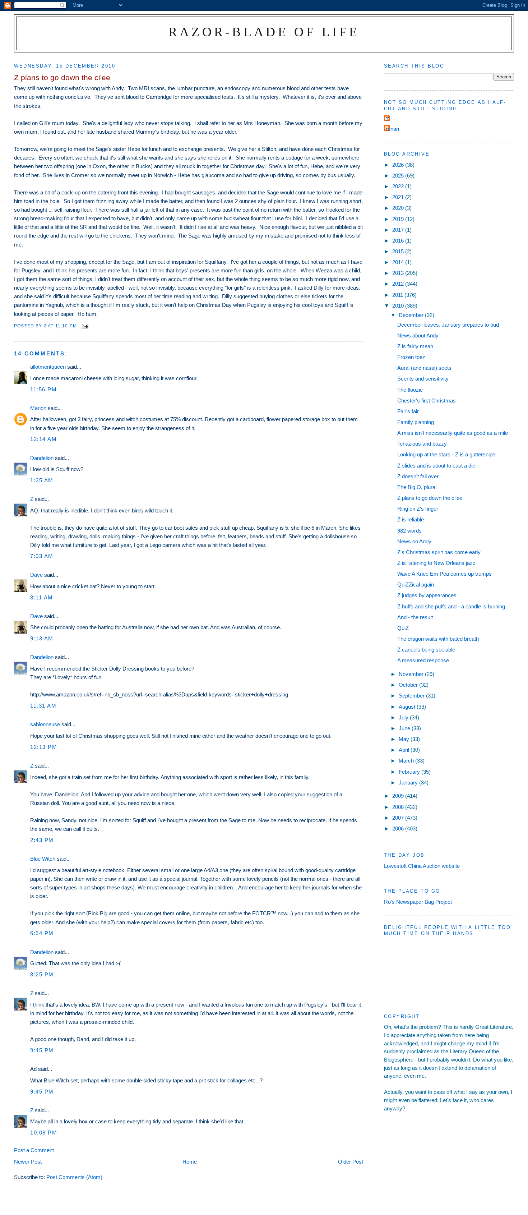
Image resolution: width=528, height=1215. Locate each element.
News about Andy (418, 335)
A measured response (423, 660)
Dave (36, 575)
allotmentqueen (48, 367)
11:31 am (43, 706)
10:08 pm (43, 1132)
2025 (398, 175)
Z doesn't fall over (418, 476)
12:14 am (43, 439)
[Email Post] (84, 325)
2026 (398, 165)
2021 (398, 197)
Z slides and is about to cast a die (436, 465)
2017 (398, 230)
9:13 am (42, 638)
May (405, 739)
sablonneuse (45, 724)
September (412, 695)
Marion (38, 408)
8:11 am (41, 597)
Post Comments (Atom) (74, 1177)
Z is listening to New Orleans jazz (436, 563)
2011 (398, 295)
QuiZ (403, 628)
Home (189, 1162)
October (409, 685)
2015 (398, 251)
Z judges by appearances (427, 595)
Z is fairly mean (415, 346)
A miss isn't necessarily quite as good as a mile (452, 433)
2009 (398, 796)
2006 (398, 828)
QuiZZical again (415, 584)
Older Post (350, 1162)
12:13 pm (43, 747)
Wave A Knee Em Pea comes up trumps (444, 574)
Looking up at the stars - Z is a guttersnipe (446, 454)
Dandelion (42, 458)
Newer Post (28, 1162)
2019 (398, 219)
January (409, 782)
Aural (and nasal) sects (424, 368)
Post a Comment (34, 1150)
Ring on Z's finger (417, 509)
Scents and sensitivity (423, 379)
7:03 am (42, 556)
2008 (398, 807)
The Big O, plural (416, 487)
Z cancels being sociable (426, 649)
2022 (398, 186)
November (412, 674)
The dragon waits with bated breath (438, 639)
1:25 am (42, 480)
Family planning (415, 422)
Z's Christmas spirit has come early (439, 552)
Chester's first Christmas (426, 400)
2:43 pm (42, 840)
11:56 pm (43, 389)
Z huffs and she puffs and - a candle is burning (451, 606)
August (408, 707)
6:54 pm (42, 933)
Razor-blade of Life (264, 31)
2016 (398, 241)
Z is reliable (410, 519)
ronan (392, 129)
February (410, 772)
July (404, 717)
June (405, 728)
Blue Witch (42, 859)
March (407, 761)
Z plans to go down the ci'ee (429, 498)
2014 (398, 262)
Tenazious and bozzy (422, 444)
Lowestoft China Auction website (422, 866)
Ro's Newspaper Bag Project (418, 902)
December (412, 315)
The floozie (410, 390)
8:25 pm (42, 974)
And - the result (415, 617)
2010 (398, 306)
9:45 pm (42, 1050)
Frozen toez (411, 357)
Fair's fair (408, 411)
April (405, 750)
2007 (398, 818)
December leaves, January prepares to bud (448, 325)
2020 (398, 208)
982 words (409, 531)
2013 (398, 273)
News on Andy (414, 541)
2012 (398, 284)
